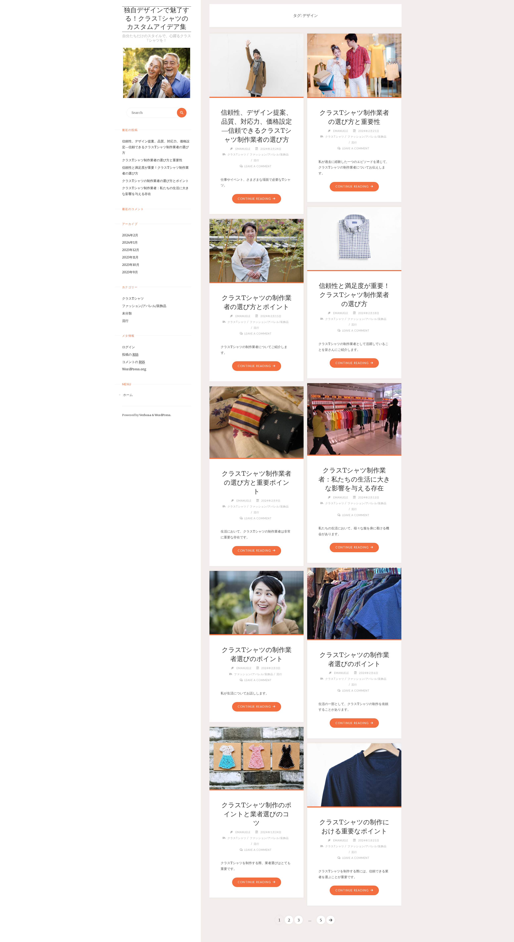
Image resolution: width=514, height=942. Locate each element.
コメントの (133, 362)
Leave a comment (258, 166)
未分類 (127, 313)
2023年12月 (130, 250)
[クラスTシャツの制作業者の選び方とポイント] (256, 249)
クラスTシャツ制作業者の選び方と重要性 (152, 160)
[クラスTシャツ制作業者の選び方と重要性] (354, 64)
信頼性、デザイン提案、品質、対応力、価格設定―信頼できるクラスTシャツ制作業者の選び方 (156, 147)
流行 (125, 321)
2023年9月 (130, 272)
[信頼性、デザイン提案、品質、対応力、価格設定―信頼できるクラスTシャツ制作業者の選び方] (256, 64)
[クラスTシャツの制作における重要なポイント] (354, 774)
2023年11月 (130, 257)
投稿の (130, 354)
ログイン (128, 347)
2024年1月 (130, 242)
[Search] (182, 112)
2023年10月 (130, 265)
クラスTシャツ (133, 298)
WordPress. (163, 415)
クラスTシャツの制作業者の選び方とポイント (155, 181)
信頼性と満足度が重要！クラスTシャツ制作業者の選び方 (354, 295)
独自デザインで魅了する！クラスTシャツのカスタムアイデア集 (156, 19)
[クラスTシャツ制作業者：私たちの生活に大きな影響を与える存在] (354, 418)
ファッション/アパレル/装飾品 (144, 306)
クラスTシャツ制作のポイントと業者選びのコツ (256, 814)
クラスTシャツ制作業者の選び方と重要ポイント (256, 482)
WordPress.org (134, 369)
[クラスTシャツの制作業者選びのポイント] (354, 602)
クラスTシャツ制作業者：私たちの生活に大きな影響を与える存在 (354, 479)
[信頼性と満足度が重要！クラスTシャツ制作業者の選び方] (354, 237)
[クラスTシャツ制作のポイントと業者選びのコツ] (256, 757)
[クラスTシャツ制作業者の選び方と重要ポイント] (256, 421)
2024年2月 (130, 235)
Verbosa (145, 415)
